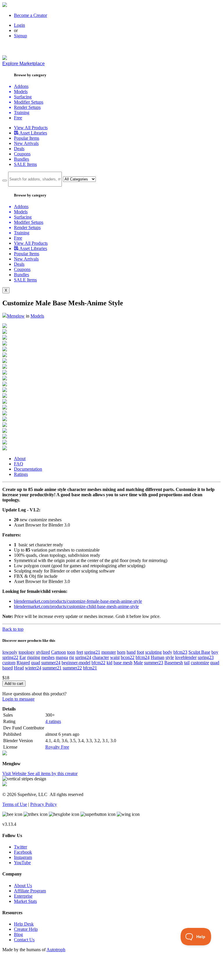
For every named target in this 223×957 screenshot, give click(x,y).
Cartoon (58, 652)
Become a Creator (30, 15)
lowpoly (9, 652)
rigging (33, 657)
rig (71, 657)
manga (62, 657)
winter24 (33, 667)
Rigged (23, 662)
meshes (48, 657)
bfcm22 (98, 662)
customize (200, 662)
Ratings (21, 474)
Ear (22, 657)
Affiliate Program (30, 890)
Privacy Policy (43, 804)
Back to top (13, 629)
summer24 (50, 662)
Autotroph (55, 949)
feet (79, 652)
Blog (18, 934)
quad (35, 662)
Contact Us (24, 939)
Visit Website (15, 773)
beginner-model (76, 662)
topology (27, 652)
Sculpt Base (199, 652)
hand (131, 652)
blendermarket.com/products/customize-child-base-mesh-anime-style (76, 606)
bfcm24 (143, 657)
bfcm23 (180, 652)
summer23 (153, 662)
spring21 (92, 652)
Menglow (16, 315)
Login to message (18, 699)
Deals (19, 148)
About (20, 458)
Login (19, 25)
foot (140, 652)
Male (138, 662)
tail (187, 662)
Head (19, 667)
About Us (23, 885)
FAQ (18, 463)
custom (8, 662)
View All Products (31, 127)
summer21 (52, 667)
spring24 (83, 657)
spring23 (206, 657)
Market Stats (25, 901)
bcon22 (127, 657)
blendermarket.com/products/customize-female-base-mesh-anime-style (78, 601)
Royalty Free (57, 747)
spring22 (10, 657)
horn (121, 652)
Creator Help (26, 929)
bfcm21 (90, 667)
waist (115, 657)
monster (108, 652)
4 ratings (53, 721)
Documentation (28, 469)
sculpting (153, 652)
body (167, 652)
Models (37, 315)
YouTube (22, 862)
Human (157, 657)
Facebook (23, 852)
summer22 (72, 667)
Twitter (20, 846)
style (170, 657)
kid (109, 662)
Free (18, 117)
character (100, 657)
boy (214, 652)
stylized (43, 652)
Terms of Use (14, 804)
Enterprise (23, 896)
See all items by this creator (53, 773)
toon (71, 652)
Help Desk (24, 923)
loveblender (186, 657)
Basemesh (173, 662)
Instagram (23, 857)
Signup (20, 35)
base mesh (123, 662)
